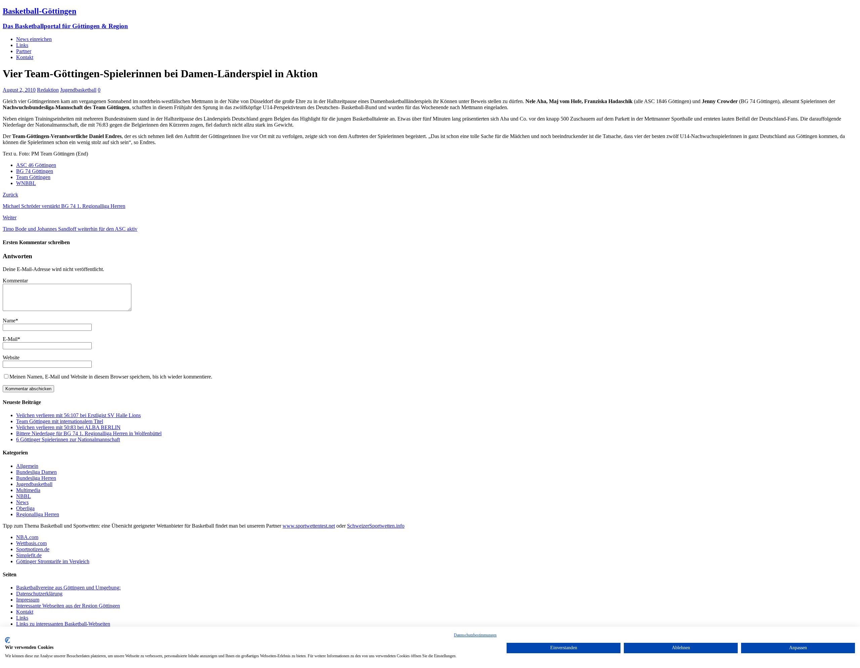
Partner (23, 51)
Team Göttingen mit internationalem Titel (59, 421)
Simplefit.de (29, 555)
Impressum (27, 600)
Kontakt (24, 57)
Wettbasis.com (31, 543)
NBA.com (27, 537)
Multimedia (28, 490)
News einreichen (34, 39)
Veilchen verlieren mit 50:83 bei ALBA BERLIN (68, 427)
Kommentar (15, 280)
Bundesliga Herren (36, 478)
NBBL (23, 496)
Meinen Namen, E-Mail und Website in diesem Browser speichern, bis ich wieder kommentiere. (110, 377)
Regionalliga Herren (37, 514)
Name (9, 320)
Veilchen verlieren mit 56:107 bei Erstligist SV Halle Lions (78, 415)
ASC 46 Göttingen (36, 165)
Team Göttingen (33, 177)
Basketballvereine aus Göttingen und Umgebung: (68, 587)
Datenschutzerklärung (39, 593)
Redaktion (48, 90)
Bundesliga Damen (36, 472)
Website (11, 357)
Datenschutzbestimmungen (475, 635)
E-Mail (10, 339)
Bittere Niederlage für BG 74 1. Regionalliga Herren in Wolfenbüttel (89, 433)
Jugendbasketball (78, 90)
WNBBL (26, 183)
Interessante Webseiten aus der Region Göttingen (68, 606)
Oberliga (25, 508)
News (22, 502)
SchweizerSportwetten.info (375, 526)
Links (22, 45)
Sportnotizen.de (32, 549)
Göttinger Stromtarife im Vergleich (52, 561)
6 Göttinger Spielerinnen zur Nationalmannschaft (68, 439)
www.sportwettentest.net (309, 526)
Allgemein (27, 466)
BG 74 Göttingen (34, 171)
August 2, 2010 (19, 90)
